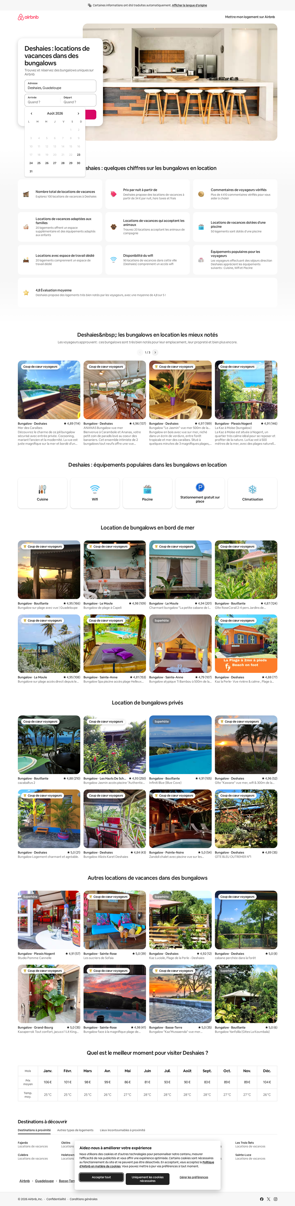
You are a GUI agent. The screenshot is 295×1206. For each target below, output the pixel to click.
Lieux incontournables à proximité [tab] (122, 1130)
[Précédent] (140, 352)
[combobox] (60, 87)
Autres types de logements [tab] (75, 1130)
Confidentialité (56, 1199)
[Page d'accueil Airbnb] (28, 17)
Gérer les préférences (193, 1177)
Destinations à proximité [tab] (34, 1130)
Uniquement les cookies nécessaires (147, 1179)
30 (78, 163)
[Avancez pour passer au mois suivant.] (78, 113)
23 (78, 155)
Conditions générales (84, 1199)
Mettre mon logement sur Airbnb (250, 17)
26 (46, 163)
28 (62, 163)
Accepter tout (101, 1177)
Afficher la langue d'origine (189, 5)
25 (39, 163)
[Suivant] (155, 352)
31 (31, 171)
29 (70, 163)
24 (31, 163)
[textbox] (42, 102)
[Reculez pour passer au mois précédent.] (31, 113)
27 (54, 163)
